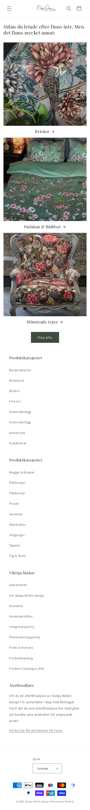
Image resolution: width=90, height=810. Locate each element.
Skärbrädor (17, 524)
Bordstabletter (20, 370)
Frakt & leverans (21, 647)
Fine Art (15, 401)
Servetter (16, 514)
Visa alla (45, 337)
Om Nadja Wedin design (27, 595)
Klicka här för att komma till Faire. (36, 730)
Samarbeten (18, 585)
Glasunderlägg (20, 412)
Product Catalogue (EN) (26, 668)
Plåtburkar (17, 493)
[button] (9, 8)
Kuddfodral (17, 443)
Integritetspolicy (21, 627)
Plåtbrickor (17, 483)
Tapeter (15, 545)
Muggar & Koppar (22, 472)
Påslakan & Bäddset (42, 226)
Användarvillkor (21, 616)
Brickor (42, 131)
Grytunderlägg (20, 422)
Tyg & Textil (17, 556)
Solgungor (17, 535)
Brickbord (16, 380)
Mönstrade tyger (42, 321)
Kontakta (16, 606)
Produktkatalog (21, 658)
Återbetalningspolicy (24, 637)
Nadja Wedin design (37, 801)
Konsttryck (17, 433)
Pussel (14, 503)
